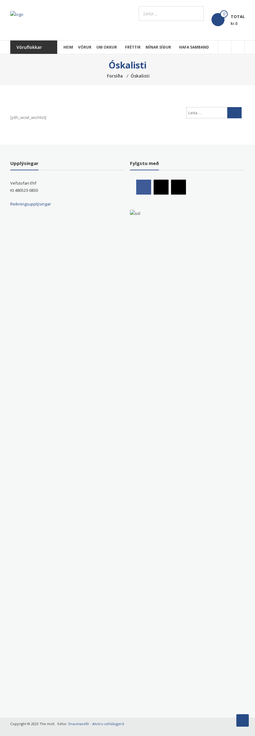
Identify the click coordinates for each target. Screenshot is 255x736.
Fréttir (133, 47)
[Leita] (234, 112)
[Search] (197, 14)
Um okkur (106, 47)
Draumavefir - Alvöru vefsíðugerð (96, 723)
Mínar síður (158, 47)
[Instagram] (161, 187)
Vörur (84, 47)
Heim (68, 47)
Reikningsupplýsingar (30, 204)
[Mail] (178, 187)
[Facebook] (143, 187)
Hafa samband (194, 47)
